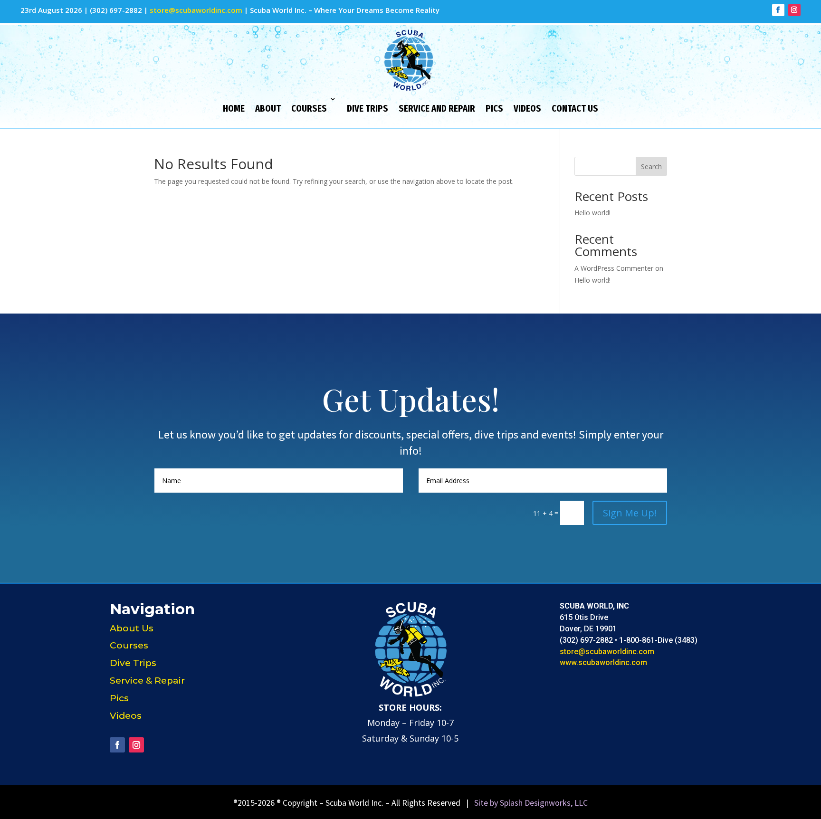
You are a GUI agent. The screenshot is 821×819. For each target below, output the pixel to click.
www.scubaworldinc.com (603, 662)
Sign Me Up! (630, 512)
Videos (527, 108)
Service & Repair (147, 680)
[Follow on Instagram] (794, 10)
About (268, 108)
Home (234, 108)
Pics (494, 108)
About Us (131, 628)
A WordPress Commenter (613, 268)
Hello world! (592, 212)
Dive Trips (367, 108)
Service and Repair (437, 108)
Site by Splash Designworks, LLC (531, 802)
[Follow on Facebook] (778, 10)
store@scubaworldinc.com (196, 10)
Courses (309, 108)
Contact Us (575, 108)
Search (651, 166)
